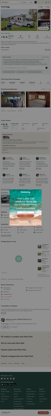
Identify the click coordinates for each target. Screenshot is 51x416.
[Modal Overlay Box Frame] (26, 208)
